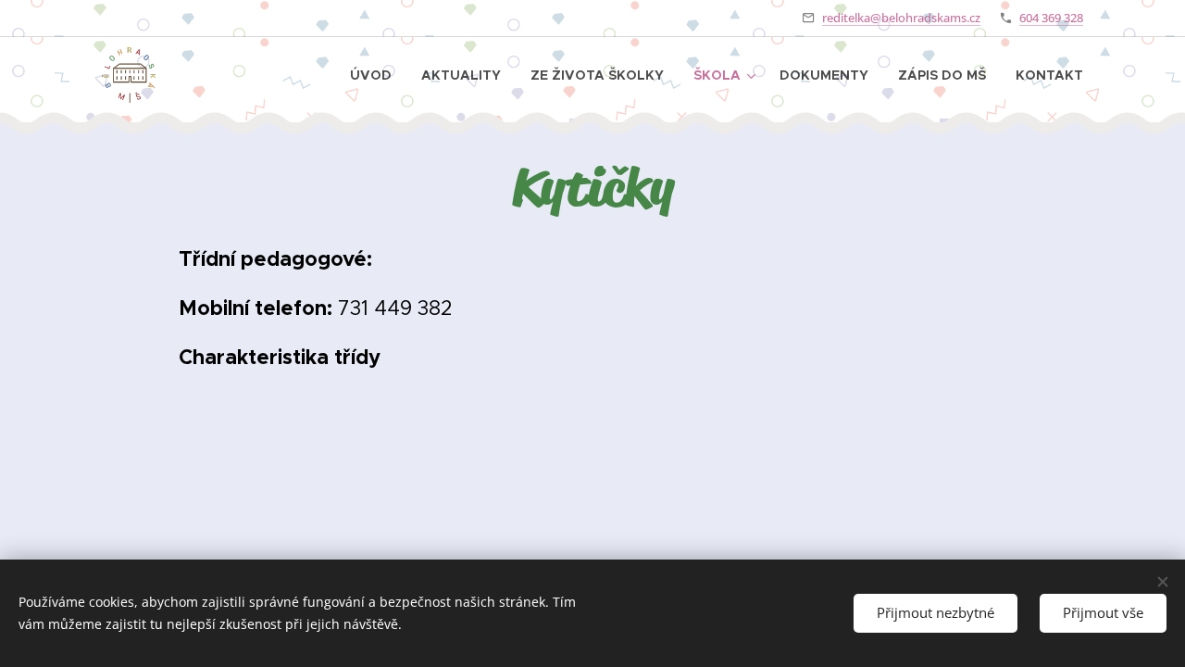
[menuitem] (375, 75)
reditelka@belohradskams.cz (901, 17)
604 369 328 (1051, 17)
